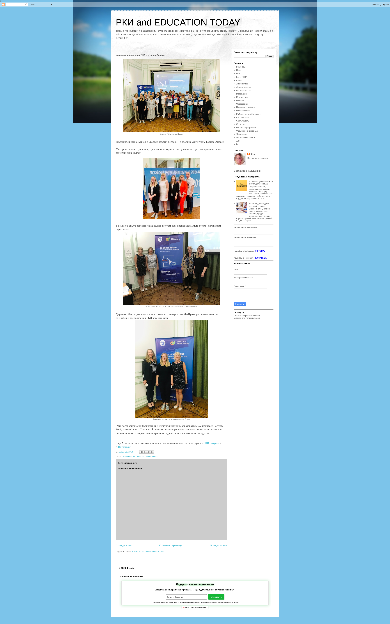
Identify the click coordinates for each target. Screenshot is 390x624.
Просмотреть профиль (257, 158)
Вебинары (240, 67)
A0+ (238, 141)
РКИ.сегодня (211, 443)
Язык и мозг (241, 134)
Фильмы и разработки (246, 127)
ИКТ (238, 73)
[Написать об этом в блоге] (143, 452)
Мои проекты (129, 456)
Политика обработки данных (247, 316)
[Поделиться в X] (146, 452)
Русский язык (242, 117)
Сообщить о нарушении (247, 171)
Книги (238, 80)
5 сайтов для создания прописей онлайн (259, 204)
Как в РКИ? (241, 77)
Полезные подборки (245, 107)
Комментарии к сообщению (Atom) (147, 551)
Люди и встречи (243, 87)
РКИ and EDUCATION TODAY (178, 22)
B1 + (238, 144)
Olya (252, 154)
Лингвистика (242, 84)
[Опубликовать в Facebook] (149, 452)
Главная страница (170, 545)
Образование (242, 104)
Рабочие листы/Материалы (248, 114)
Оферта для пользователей (247, 318)
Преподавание (151, 456)
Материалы (241, 94)
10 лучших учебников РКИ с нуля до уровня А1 (261, 182)
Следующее (123, 545)
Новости (140, 456)
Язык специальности (245, 137)
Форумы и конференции (247, 131)
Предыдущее (218, 545)
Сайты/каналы (242, 121)
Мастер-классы (243, 90)
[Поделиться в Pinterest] (152, 452)
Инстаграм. (124, 447)
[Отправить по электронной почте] (140, 452)
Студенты (240, 124)
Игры (238, 70)
